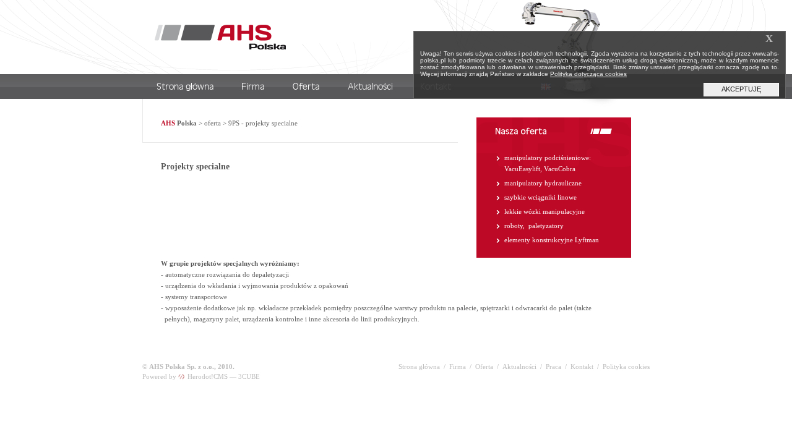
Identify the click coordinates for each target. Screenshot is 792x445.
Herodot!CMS (207, 376)
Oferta (484, 366)
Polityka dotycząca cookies (588, 73)
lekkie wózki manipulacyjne (544, 211)
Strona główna (419, 366)
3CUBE (249, 376)
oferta (212, 123)
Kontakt (581, 366)
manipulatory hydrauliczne (543, 183)
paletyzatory (546, 225)
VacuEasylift (522, 168)
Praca (553, 366)
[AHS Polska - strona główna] (220, 47)
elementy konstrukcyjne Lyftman (551, 240)
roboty (513, 225)
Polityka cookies (626, 366)
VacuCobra (559, 168)
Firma (457, 366)
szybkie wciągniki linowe (540, 197)
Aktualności (519, 366)
